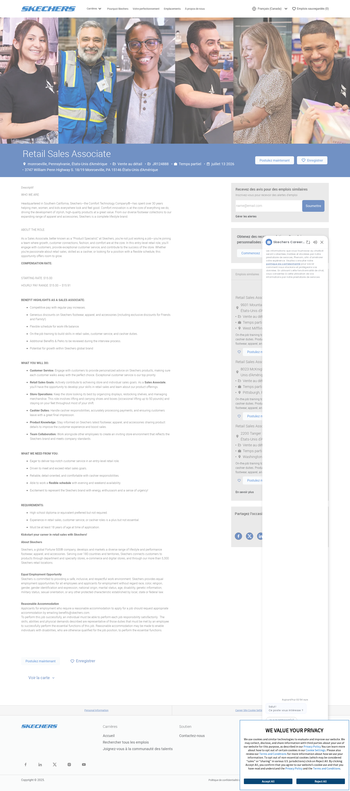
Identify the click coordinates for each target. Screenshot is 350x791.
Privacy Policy (312, 746)
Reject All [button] (321, 781)
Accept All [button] (268, 781)
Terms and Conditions (273, 754)
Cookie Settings (316, 750)
